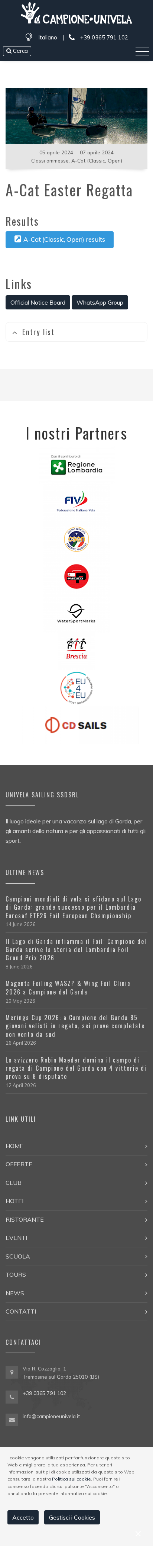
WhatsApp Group (99, 302)
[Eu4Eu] (76, 687)
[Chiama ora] (12, 1396)
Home (14, 1146)
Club (14, 1182)
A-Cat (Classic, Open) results (64, 239)
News (15, 1293)
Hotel (15, 1201)
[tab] (76, 332)
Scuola (18, 1256)
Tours (16, 1274)
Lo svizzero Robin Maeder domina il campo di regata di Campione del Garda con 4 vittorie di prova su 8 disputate (76, 1068)
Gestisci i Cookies (72, 1517)
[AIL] (76, 650)
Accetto (23, 1517)
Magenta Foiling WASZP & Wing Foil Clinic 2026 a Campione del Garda (68, 987)
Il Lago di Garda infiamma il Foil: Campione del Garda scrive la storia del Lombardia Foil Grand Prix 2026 (76, 949)
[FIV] (76, 501)
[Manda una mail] (12, 1419)
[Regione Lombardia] (76, 464)
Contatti (21, 1311)
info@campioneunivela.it (51, 1416)
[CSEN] (76, 538)
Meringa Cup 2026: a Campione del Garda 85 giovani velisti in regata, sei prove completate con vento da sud (75, 1026)
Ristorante (25, 1219)
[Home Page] (76, 14)
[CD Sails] (76, 724)
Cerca (20, 50)
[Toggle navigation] (142, 52)
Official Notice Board (37, 302)
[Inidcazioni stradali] (12, 1373)
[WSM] (76, 613)
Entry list (38, 331)
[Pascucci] (76, 575)
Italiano (47, 37)
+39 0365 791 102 (103, 37)
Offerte (19, 1164)
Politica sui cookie (71, 1479)
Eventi (16, 1237)
